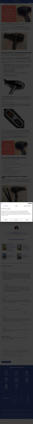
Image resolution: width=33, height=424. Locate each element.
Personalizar (16, 219)
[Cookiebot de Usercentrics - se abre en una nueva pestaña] (28, 203)
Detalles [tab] (16, 205)
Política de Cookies (6, 213)
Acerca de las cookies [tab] (27, 205)
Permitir (27, 219)
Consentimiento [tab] (5, 205)
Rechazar (6, 219)
